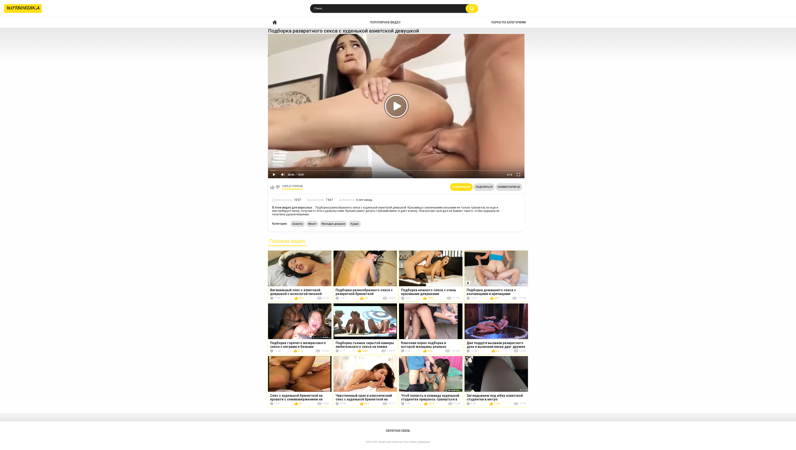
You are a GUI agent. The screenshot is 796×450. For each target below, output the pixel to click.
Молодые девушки (333, 223)
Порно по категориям (508, 22)
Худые (355, 223)
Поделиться (484, 187)
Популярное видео (385, 22)
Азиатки (297, 223)
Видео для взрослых (391, 441)
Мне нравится (272, 187)
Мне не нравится (277, 187)
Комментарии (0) (509, 187)
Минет (312, 223)
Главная (274, 22)
